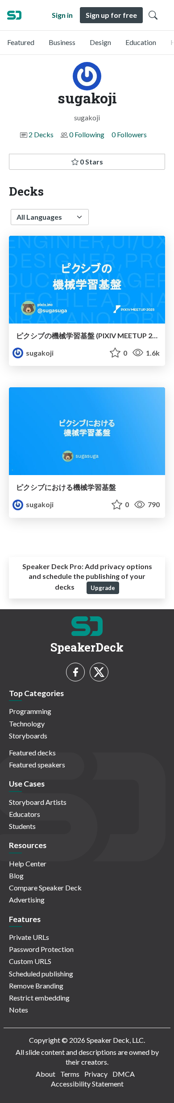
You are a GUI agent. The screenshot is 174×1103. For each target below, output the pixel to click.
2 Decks (41, 134)
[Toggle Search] (153, 15)
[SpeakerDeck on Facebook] (75, 672)
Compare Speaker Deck (45, 887)
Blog (16, 875)
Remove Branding (36, 985)
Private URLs (29, 937)
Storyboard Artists (37, 802)
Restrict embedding (39, 997)
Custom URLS (30, 961)
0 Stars (91, 161)
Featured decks (32, 752)
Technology (27, 723)
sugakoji (39, 353)
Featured (20, 42)
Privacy (96, 1074)
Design (100, 42)
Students (22, 826)
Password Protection (41, 949)
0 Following (86, 134)
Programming (30, 711)
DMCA (123, 1074)
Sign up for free (111, 15)
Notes (18, 1009)
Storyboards (28, 735)
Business (62, 42)
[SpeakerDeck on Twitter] (99, 672)
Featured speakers (37, 764)
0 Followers (129, 134)
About (45, 1074)
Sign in (62, 15)
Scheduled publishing (41, 973)
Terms (69, 1074)
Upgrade (103, 587)
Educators (24, 814)
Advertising (27, 899)
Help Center (27, 863)
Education (140, 42)
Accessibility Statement (87, 1083)
